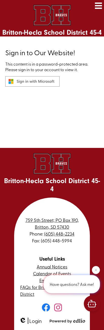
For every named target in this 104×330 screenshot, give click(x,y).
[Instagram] (58, 307)
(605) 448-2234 (59, 233)
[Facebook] (46, 307)
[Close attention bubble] (96, 270)
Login (35, 321)
